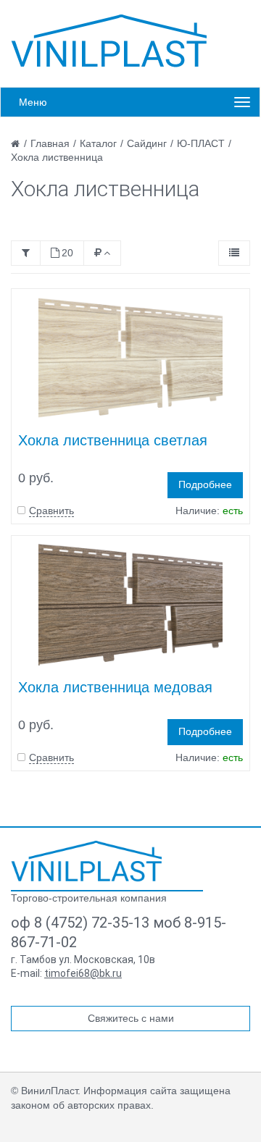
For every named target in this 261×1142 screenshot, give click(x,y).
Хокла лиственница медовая (115, 687)
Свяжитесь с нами (131, 1018)
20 (67, 253)
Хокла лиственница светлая (112, 440)
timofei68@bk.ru (83, 973)
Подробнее (205, 484)
